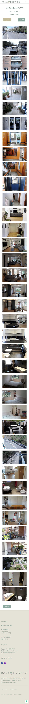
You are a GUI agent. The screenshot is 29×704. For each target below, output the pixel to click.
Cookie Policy (13, 689)
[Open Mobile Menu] (26, 1)
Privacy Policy (4, 689)
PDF (23, 19)
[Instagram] (5, 663)
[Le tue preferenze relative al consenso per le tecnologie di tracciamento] (26, 701)
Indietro (7, 606)
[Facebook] (2, 663)
